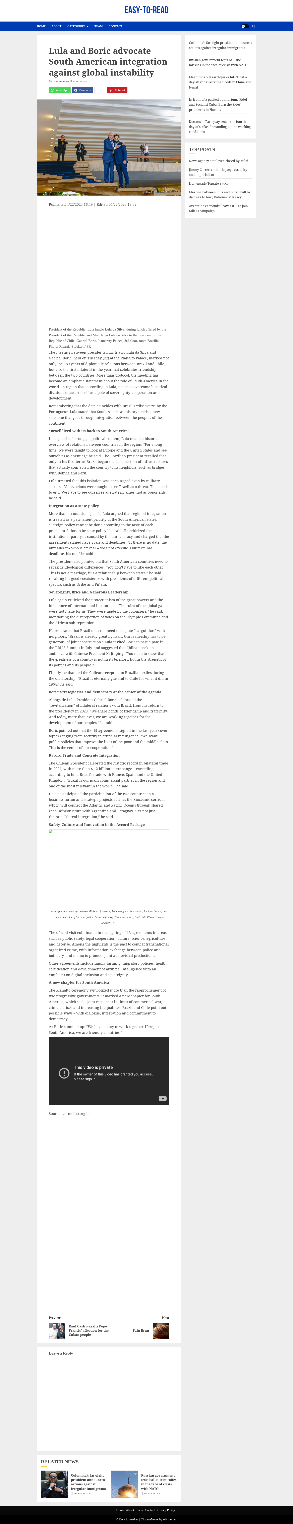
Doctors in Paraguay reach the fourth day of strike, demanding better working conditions (220, 126)
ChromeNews (149, 1519)
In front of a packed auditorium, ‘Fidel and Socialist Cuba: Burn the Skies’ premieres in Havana (218, 104)
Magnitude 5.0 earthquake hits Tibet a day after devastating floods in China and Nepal (220, 82)
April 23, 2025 (80, 81)
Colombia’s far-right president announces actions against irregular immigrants (88, 1482)
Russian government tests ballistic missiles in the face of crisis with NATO (159, 1482)
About (56, 26)
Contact (115, 26)
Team (98, 26)
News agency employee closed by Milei (218, 161)
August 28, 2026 (152, 1494)
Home (41, 26)
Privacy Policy (166, 1510)
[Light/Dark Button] (245, 26)
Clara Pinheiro (60, 81)
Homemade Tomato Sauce (209, 183)
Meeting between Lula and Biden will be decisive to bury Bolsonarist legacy (220, 194)
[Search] (253, 26)
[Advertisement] (109, 237)
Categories (76, 26)
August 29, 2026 (82, 1494)
